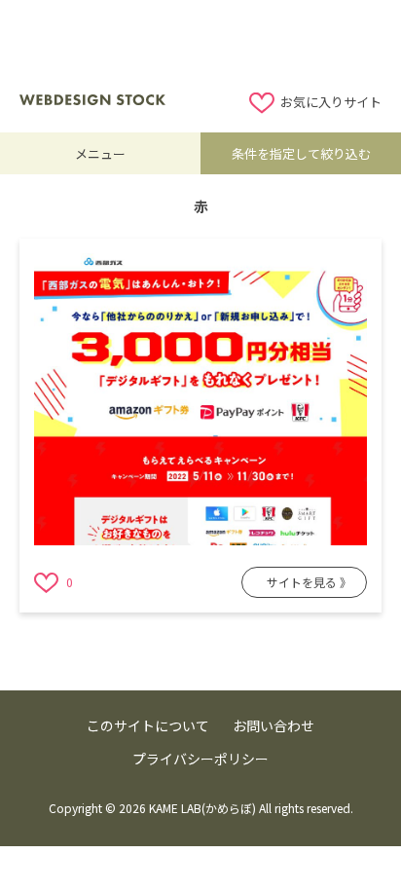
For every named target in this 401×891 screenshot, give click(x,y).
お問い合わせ (273, 725)
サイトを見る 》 (309, 582)
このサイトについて (148, 725)
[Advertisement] (200, 43)
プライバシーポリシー (200, 758)
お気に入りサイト (331, 102)
